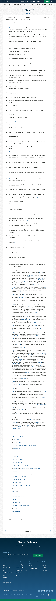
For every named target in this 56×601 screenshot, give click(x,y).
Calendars (44, 567)
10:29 (14, 491)
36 (21, 494)
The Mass (18, 575)
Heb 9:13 (44, 391)
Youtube (44, 591)
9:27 (18, 485)
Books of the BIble (20, 565)
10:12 (14, 454)
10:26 (14, 407)
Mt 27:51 (31, 468)
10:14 (14, 456)
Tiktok (52, 591)
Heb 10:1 (41, 272)
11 (26, 19)
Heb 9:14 (29, 396)
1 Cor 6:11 (40, 397)
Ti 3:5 (30, 474)
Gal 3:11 (19, 428)
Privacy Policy (33, 527)
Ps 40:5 (39, 279)
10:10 (14, 448)
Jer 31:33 (40, 321)
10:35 (14, 508)
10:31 (14, 496)
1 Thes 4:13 (14, 363)
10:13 (14, 325)
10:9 (14, 445)
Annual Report (6, 569)
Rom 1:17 (15, 428)
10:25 (14, 401)
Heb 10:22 (18, 357)
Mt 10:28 (20, 496)
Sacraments (18, 572)
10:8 (14, 304)
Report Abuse (39, 1)
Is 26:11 (21, 485)
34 (43, 321)
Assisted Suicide (6, 573)
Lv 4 (44, 310)
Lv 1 (34, 310)
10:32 (14, 417)
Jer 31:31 (14, 335)
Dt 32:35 (18, 494)
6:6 (16, 491)
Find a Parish (32, 1)
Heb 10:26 (41, 365)
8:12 (17, 462)
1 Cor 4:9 (18, 502)
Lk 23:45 (39, 468)
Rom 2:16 (34, 404)
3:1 (17, 476)
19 (36, 312)
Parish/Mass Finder (46, 564)
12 (27, 19)
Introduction (8, 19)
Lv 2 (17, 310)
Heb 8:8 (35, 335)
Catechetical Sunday (7, 582)
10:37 (14, 422)
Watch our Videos (35, 545)
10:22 (14, 391)
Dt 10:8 (20, 451)
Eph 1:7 (26, 465)
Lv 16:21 (17, 433)
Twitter (39, 591)
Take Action (31, 565)
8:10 (17, 459)
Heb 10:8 (35, 284)
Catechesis (5, 580)
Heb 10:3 (27, 276)
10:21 (14, 388)
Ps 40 (29, 306)
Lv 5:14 (34, 312)
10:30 (14, 494)
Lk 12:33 (26, 505)
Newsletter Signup (46, 569)
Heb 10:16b (18, 344)
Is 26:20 (19, 377)
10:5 (14, 294)
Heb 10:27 (31, 366)
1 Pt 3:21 (34, 474)
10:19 (14, 350)
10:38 (14, 516)
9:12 (17, 448)
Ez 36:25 (22, 474)
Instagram (49, 591)
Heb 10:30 (27, 372)
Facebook (42, 591)
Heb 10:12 (23, 319)
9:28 (17, 456)
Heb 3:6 (33, 388)
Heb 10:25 (40, 362)
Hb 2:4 (44, 426)
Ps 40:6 (23, 297)
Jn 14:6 (17, 468)
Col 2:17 (19, 291)
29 (28, 371)
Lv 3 (29, 309)
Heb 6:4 (31, 419)
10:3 (14, 433)
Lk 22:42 (30, 445)
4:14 (20, 476)
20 (45, 353)
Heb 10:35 (23, 378)
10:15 (14, 332)
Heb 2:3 (23, 377)
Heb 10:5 (26, 281)
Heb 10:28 (25, 371)
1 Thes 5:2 (43, 404)
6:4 (23, 409)
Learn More (38, 555)
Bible (4, 575)
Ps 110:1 (30, 319)
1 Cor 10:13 (23, 476)
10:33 (14, 502)
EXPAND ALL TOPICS (6, 586)
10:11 (14, 315)
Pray (30, 570)
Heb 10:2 (31, 275)
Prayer (17, 569)
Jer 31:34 (20, 462)
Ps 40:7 (24, 294)
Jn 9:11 (24, 419)
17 (16, 332)
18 (16, 315)
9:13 (17, 474)
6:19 (21, 465)
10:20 (14, 381)
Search (52, 1)
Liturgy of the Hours (20, 573)
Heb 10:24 (19, 360)
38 (16, 422)
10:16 (14, 459)
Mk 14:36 (26, 445)
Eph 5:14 (20, 419)
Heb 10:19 (41, 353)
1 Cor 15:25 (42, 328)
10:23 (14, 476)
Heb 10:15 (32, 340)
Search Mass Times (20, 567)
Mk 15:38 (20, 384)
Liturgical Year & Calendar (21, 570)
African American (6, 567)
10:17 (14, 338)
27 (12, 329)
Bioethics (5, 577)
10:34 (14, 505)
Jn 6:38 (34, 445)
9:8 (24, 468)
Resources (44, 565)
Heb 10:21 (30, 354)
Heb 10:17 (22, 347)
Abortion (5, 564)
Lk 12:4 (23, 496)
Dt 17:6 (17, 488)
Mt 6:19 (20, 505)
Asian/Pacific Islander (7, 572)
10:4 (14, 436)
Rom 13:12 (18, 479)
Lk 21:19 (18, 511)
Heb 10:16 (18, 343)
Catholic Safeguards (7, 583)
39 (16, 350)
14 (19, 448)
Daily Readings (24, 1)
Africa (4, 565)
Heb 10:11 (26, 316)
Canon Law (5, 578)
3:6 (17, 465)
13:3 (17, 505)
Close (53, 599)
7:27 (17, 451)
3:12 (29, 465)
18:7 (23, 451)
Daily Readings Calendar (28, 1)
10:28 (14, 412)
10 (15, 270)
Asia (4, 570)
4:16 (19, 465)
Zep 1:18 (28, 485)
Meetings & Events (33, 568)
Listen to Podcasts (27, 545)
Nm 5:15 (21, 433)
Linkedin (47, 591)
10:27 (14, 485)
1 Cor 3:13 (38, 404)
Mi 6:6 (20, 436)
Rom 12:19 (24, 494)
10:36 (14, 511)
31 (30, 372)
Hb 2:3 (37, 422)
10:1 (14, 270)
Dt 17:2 (17, 413)
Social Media (45, 570)
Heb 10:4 (41, 278)
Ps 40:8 (18, 445)
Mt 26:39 (22, 445)
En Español (28, 13)
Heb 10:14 (36, 322)
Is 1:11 (17, 436)
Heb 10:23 (20, 359)
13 (29, 19)
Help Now (47, 1)
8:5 (16, 431)
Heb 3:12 (21, 409)
